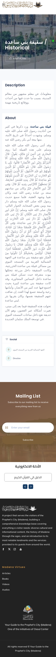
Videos (5, 584)
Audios (6, 589)
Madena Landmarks (14, 8)
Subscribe (28, 439)
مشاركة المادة (19, 58)
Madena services (13, 15)
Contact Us (7, 22)
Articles (6, 573)
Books (5, 578)
